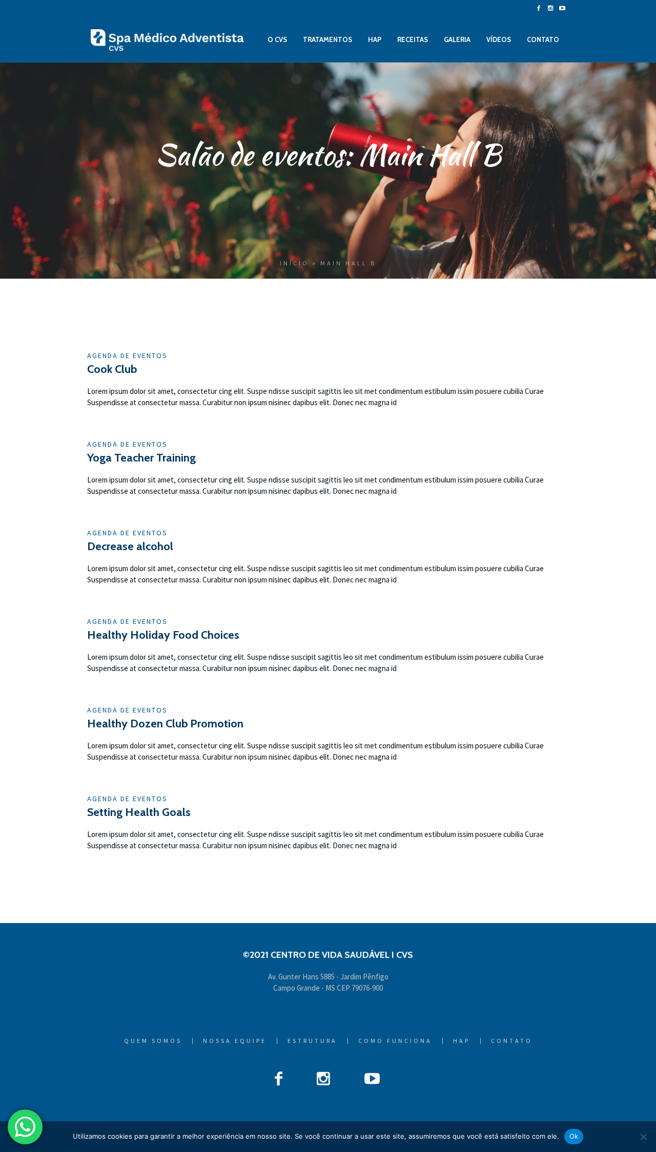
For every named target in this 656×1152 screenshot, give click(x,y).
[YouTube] (562, 8)
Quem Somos (153, 1041)
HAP (461, 1041)
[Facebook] (539, 8)
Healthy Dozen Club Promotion (165, 723)
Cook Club (112, 369)
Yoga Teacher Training (141, 458)
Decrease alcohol (130, 546)
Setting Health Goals (139, 812)
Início (294, 263)
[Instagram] (550, 8)
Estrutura (312, 1041)
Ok (574, 1136)
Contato (511, 1041)
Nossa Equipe (234, 1041)
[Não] (643, 1137)
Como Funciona (395, 1041)
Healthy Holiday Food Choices (163, 635)
